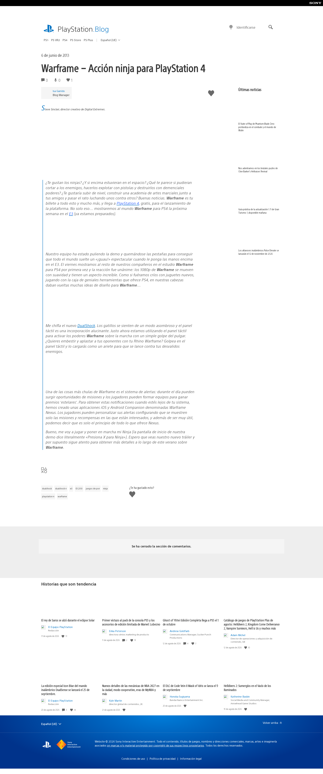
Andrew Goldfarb (179, 631)
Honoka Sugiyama (180, 696)
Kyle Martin (115, 700)
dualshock (47, 488)
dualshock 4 (61, 488)
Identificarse (246, 27)
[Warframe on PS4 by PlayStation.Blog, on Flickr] (71, 245)
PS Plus (88, 40)
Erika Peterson (117, 631)
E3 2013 (79, 488)
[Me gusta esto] (63, 636)
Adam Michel (238, 635)
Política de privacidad (162, 758)
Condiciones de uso (133, 758)
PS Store (75, 40)
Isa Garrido (59, 90)
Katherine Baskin (240, 696)
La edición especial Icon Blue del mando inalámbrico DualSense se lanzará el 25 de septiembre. (65, 690)
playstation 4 (48, 496)
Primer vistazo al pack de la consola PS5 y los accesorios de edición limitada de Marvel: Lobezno (131, 622)
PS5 (46, 40)
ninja (105, 488)
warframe (62, 496)
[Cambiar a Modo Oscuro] (231, 27)
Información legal (191, 758)
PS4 (65, 40)
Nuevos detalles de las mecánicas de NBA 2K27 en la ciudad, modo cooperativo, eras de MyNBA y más (130, 690)
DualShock (86, 325)
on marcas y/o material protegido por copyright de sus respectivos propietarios (155, 745)
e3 (71, 488)
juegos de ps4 (93, 488)
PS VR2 (55, 40)
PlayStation (83, 28)
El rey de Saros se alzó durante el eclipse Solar (68, 620)
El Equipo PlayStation (60, 626)
